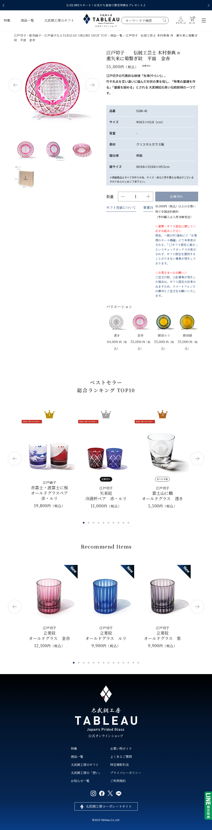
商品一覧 (27, 20)
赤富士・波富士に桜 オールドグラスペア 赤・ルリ (49, 490)
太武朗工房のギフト (59, 20)
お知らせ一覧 (80, 781)
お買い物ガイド (121, 748)
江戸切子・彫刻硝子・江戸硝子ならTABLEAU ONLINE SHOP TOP (60, 35)
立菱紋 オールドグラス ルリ (105, 633)
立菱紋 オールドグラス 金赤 (49, 633)
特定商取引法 (119, 764)
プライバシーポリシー (125, 772)
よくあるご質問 (121, 756)
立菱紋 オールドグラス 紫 (162, 633)
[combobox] (145, 20)
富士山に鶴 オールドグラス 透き (162, 493)
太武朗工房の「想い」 (86, 772)
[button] (4, 5)
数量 (110, 196)
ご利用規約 (118, 781)
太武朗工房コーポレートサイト (109, 806)
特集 (7, 20)
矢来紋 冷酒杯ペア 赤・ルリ (106, 493)
